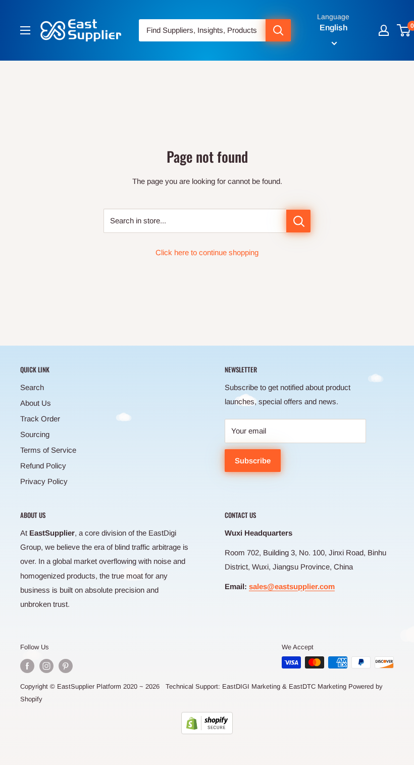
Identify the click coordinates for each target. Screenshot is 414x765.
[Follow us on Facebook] (27, 666)
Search (32, 387)
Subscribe (253, 460)
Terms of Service (48, 450)
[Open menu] (25, 30)
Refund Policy (43, 465)
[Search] (278, 30)
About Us (35, 403)
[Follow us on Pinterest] (66, 666)
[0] (404, 30)
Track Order (40, 418)
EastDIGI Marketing (251, 686)
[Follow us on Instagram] (46, 666)
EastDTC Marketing (317, 686)
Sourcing (34, 434)
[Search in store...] (298, 221)
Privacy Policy (44, 481)
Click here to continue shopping (207, 252)
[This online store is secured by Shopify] (207, 723)
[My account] (384, 30)
